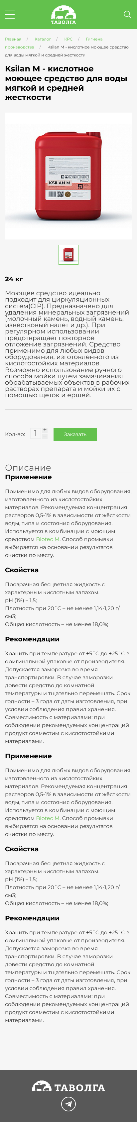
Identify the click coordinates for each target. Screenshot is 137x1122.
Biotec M (48, 539)
